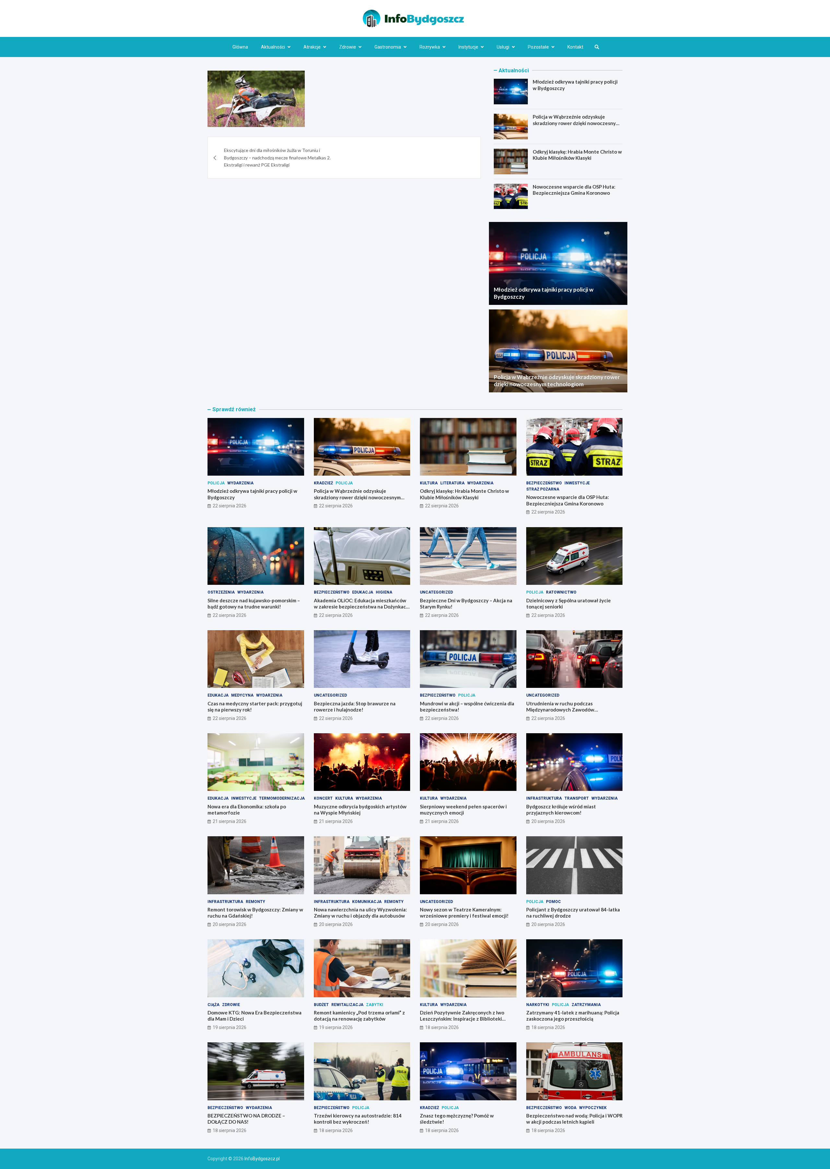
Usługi (503, 47)
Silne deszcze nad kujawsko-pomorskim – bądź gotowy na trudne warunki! (254, 603)
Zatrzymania (586, 1004)
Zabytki (374, 1004)
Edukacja (362, 592)
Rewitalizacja (347, 1004)
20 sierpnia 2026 (548, 821)
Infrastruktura (544, 798)
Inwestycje (577, 483)
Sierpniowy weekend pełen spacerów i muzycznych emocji (463, 810)
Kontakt (575, 47)
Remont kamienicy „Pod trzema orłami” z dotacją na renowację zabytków (359, 1016)
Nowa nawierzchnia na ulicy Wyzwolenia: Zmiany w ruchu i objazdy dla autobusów (360, 913)
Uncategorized (436, 592)
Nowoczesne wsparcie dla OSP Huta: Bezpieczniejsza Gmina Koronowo (574, 190)
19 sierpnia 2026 (229, 1027)
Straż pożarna (542, 489)
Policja (216, 483)
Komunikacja (367, 901)
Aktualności (273, 47)
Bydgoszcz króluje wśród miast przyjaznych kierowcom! (561, 810)
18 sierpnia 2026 (442, 1027)
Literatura (452, 483)
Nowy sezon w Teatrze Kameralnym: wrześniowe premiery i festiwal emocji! (464, 913)
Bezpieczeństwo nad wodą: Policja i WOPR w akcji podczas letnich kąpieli (574, 1119)
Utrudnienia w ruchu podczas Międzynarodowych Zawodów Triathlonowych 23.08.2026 (560, 709)
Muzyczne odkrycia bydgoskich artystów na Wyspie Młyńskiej (360, 810)
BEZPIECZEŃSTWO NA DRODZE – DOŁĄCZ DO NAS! (246, 1119)
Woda (570, 1107)
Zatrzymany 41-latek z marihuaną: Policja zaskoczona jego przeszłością (572, 1016)
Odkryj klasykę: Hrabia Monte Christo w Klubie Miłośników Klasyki (577, 155)
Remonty (255, 901)
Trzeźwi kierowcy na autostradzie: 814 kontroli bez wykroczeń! (358, 1119)
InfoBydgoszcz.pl (262, 1158)
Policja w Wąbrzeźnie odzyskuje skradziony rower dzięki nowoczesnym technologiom (576, 123)
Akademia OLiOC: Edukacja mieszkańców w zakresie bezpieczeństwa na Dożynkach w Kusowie (361, 606)
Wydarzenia (240, 483)
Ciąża (213, 1004)
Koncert (323, 798)
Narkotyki (537, 1004)
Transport (576, 798)
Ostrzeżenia (221, 592)
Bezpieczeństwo (544, 483)
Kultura (429, 483)
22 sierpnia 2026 (229, 505)
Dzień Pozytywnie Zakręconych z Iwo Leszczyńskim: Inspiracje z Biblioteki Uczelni (462, 1019)
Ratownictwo (561, 592)
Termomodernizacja (282, 798)
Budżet (321, 1004)
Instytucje (468, 47)
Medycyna (242, 695)
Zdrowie (347, 47)
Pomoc (553, 901)
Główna (240, 47)
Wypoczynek (593, 1107)
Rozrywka (430, 47)
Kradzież (323, 483)
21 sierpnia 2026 (229, 821)
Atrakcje (312, 47)
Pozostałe (538, 47)
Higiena (384, 592)
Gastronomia (387, 47)
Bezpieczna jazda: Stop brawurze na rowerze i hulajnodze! (355, 706)
